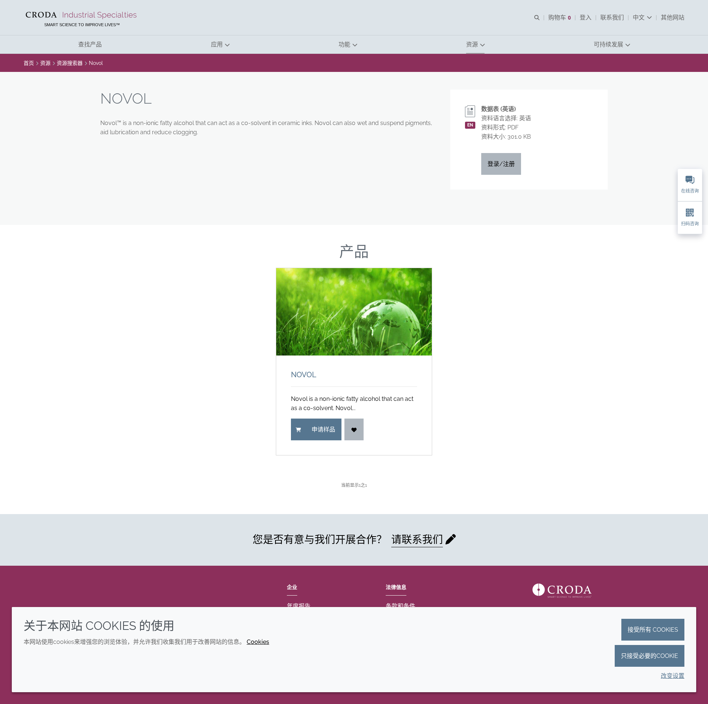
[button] (90, 44)
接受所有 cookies (653, 629)
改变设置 (672, 675)
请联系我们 (417, 540)
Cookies (258, 641)
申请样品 (323, 429)
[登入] (354, 429)
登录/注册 (501, 163)
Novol (303, 374)
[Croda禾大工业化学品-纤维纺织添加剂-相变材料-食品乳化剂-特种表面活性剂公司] (82, 15)
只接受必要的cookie (649, 655)
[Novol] (354, 312)
